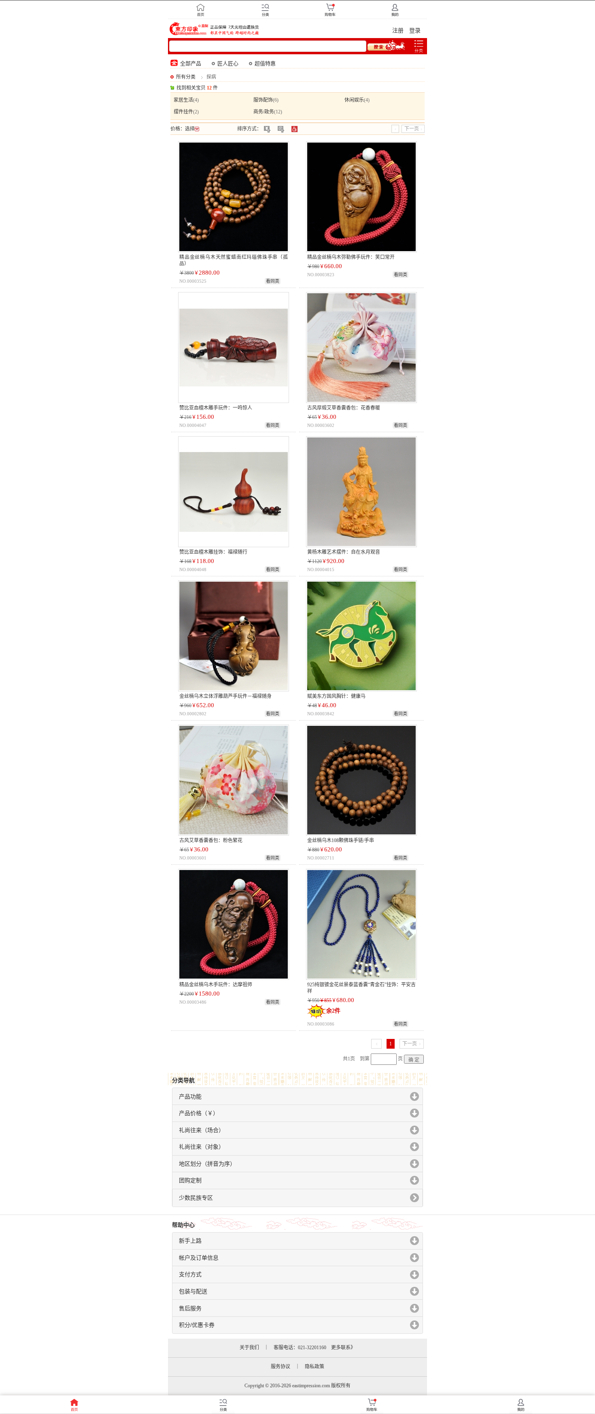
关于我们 (249, 1347)
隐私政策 (314, 1366)
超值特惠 (265, 63)
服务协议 (280, 1366)
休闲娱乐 (354, 100)
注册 (398, 31)
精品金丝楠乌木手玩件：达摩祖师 (215, 984)
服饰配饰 (263, 100)
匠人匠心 (227, 63)
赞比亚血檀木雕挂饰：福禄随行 (213, 552)
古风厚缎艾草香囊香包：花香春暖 (343, 408)
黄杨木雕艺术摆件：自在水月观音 (343, 552)
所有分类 (186, 77)
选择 (190, 129)
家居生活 (183, 100)
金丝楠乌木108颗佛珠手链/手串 (340, 840)
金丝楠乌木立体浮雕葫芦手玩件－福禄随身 (225, 696)
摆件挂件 (183, 112)
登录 (415, 31)
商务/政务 (263, 112)
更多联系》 (343, 1347)
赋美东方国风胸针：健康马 (336, 696)
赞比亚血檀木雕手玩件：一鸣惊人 (215, 408)
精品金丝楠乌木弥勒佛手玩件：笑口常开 (351, 257)
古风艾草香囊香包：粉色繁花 (210, 840)
